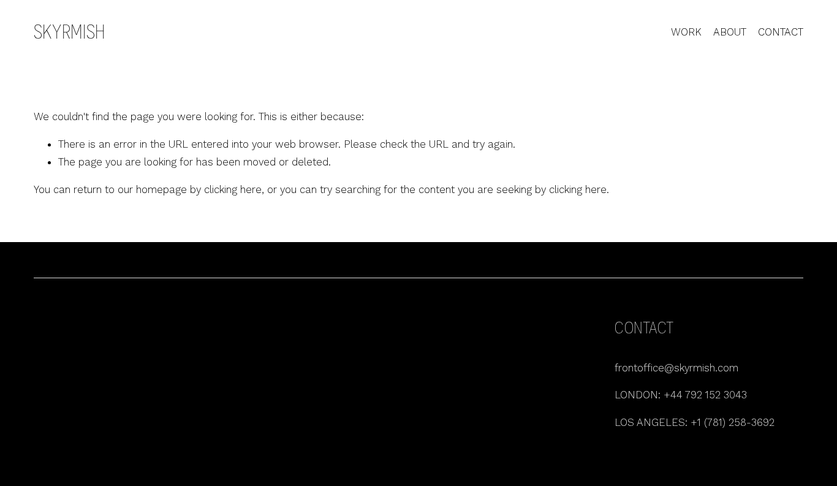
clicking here (233, 189)
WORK (686, 32)
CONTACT (780, 32)
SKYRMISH (69, 32)
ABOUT (729, 32)
